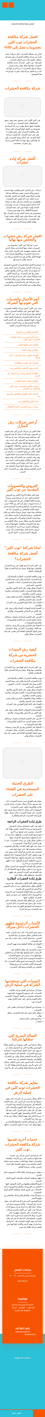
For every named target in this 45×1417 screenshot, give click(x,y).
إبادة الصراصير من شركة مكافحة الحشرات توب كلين (25, 338)
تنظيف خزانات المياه (21, 1383)
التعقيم (21, 1366)
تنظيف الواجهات (21, 1391)
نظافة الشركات (21, 1374)
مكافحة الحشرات (16, 311)
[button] (22, 332)
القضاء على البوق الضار (28, 345)
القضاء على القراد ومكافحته (26, 363)
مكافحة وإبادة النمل (29, 350)
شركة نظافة (31, 1227)
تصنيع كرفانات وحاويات (21, 1400)
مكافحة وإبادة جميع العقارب (26, 381)
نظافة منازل (21, 1368)
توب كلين (29, 63)
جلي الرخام (21, 1394)
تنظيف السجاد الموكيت (21, 1380)
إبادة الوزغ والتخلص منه (28, 401)
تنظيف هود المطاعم (21, 1397)
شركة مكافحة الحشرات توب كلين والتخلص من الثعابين (24, 387)
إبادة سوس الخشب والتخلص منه (24, 368)
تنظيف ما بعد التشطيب (21, 1389)
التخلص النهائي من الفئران (27, 332)
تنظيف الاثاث (21, 1377)
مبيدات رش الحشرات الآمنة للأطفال (22, 407)
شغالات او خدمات (21, 1371)
